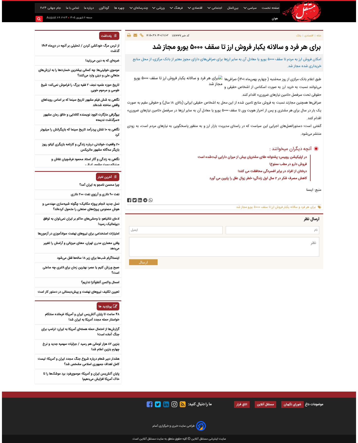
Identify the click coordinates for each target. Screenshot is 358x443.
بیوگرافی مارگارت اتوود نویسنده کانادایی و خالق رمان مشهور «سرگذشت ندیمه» (81, 117)
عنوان (275, 18)
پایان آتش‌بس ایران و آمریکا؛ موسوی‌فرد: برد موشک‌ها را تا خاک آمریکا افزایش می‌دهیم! (81, 376)
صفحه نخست (270, 8)
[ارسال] (134, 36)
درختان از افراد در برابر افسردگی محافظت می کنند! (272, 171)
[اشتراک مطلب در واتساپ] (151, 200)
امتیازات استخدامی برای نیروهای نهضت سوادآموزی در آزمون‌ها (78, 233)
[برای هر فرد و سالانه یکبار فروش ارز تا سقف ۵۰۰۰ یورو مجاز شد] (145, 200)
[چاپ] (129, 36)
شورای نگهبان (292, 404)
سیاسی (252, 8)
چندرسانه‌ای (140, 8)
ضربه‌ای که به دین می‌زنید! (102, 60)
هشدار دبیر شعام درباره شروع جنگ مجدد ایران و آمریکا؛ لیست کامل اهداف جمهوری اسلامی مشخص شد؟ (78, 361)
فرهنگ (178, 8)
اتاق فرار (241, 404)
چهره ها (119, 8)
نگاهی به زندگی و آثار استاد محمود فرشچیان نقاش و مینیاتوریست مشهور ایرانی (85, 162)
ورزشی (160, 8)
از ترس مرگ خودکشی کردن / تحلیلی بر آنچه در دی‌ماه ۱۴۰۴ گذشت (80, 48)
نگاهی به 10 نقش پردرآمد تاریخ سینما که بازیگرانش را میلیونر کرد (79, 132)
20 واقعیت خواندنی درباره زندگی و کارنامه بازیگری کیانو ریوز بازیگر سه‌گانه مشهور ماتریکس (80, 147)
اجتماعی (217, 8)
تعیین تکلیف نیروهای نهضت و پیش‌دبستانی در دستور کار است (78, 292)
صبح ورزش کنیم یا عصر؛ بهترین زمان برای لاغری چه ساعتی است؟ (81, 270)
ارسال (143, 262)
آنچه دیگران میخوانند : (291, 149)
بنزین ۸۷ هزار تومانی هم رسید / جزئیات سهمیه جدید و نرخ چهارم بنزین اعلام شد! (81, 346)
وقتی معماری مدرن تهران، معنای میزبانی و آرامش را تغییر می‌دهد (81, 246)
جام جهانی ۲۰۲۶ (51, 8)
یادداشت (106, 36)
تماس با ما (73, 8)
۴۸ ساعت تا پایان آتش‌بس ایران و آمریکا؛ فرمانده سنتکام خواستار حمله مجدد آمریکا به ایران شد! (82, 317)
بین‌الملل (233, 8)
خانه (319, 35)
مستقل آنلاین (265, 404)
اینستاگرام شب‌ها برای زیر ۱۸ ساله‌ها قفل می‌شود (88, 258)
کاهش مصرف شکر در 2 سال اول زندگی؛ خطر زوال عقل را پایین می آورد (258, 178)
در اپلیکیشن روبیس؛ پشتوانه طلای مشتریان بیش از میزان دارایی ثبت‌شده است (252, 157)
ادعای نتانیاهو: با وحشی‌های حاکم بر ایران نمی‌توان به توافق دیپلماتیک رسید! (81, 221)
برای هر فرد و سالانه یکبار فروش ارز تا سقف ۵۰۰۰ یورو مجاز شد (276, 207)
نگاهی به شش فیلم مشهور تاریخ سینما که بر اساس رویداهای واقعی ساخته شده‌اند (80, 102)
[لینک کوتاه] (140, 36)
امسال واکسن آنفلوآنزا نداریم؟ (100, 282)
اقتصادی (197, 8)
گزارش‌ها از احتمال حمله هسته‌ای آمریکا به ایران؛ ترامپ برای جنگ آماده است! (80, 332)
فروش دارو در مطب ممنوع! (288, 164)
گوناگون (104, 8)
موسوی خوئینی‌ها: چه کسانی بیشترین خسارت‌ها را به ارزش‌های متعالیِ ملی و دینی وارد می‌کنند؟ (78, 72)
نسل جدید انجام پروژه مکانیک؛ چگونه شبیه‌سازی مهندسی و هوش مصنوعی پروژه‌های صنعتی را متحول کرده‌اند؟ (80, 206)
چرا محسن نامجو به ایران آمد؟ (99, 185)
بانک (298, 35)
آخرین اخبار (105, 177)
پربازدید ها (105, 306)
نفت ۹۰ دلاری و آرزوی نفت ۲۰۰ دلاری (95, 194)
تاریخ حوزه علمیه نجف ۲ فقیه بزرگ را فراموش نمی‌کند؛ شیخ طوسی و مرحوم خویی (80, 87)
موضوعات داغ (314, 404)
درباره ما (89, 8)
